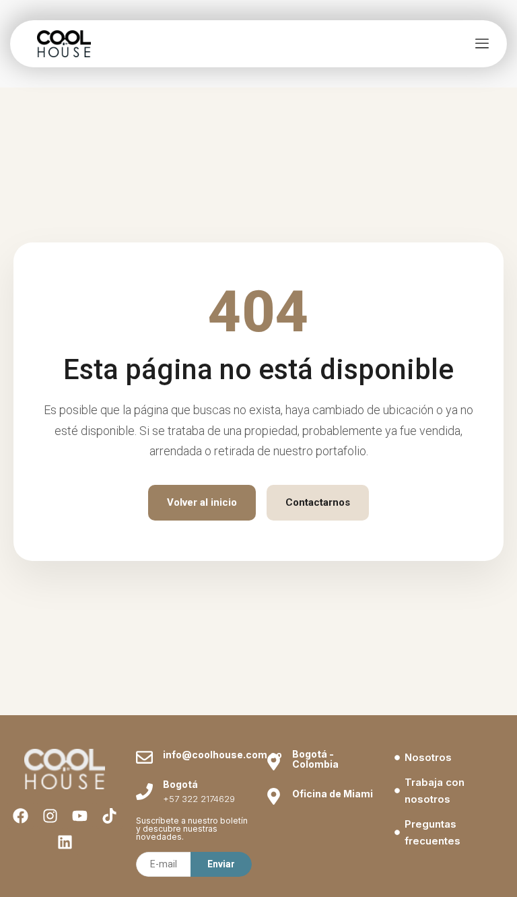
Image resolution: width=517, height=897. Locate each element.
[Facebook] (20, 816)
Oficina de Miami (332, 793)
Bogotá (180, 784)
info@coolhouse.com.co (222, 754)
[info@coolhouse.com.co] (144, 757)
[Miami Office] (273, 796)
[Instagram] (50, 816)
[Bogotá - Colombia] (273, 762)
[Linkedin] (65, 842)
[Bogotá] (144, 791)
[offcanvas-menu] (482, 44)
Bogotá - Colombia (315, 759)
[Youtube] (80, 816)
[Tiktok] (109, 816)
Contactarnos (317, 502)
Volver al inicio (202, 502)
